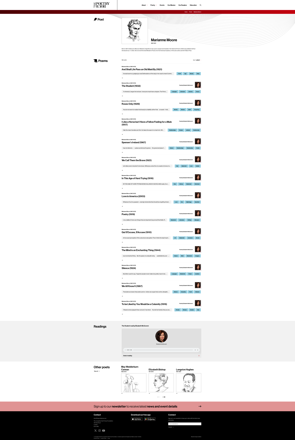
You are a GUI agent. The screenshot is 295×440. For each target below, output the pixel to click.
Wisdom (197, 292)
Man (198, 310)
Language (174, 91)
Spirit (189, 109)
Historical (197, 184)
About (144, 5)
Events (162, 5)
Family (197, 148)
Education (193, 5)
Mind (182, 256)
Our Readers (182, 5)
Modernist (184, 166)
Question (197, 202)
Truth (190, 292)
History (181, 184)
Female (181, 130)
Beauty (191, 73)
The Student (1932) (131, 85)
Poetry (152, 5)
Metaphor (197, 220)
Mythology (188, 202)
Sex (182, 202)
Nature (171, 148)
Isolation (197, 274)
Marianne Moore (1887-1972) (129, 66)
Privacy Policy (96, 438)
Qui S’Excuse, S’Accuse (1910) (137, 232)
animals (188, 130)
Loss (191, 166)
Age (185, 73)
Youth (179, 73)
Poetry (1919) (128, 214)
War (177, 166)
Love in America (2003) (133, 196)
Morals (197, 238)
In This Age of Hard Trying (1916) (137, 178)
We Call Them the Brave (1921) (137, 160)
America (190, 91)
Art (175, 238)
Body (198, 73)
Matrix (200, 436)
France (197, 91)
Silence (176, 292)
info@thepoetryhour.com (100, 418)
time (175, 184)
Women (183, 109)
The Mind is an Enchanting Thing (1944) (141, 250)
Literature (182, 91)
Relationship (196, 130)
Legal (109, 438)
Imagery (197, 256)
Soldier (197, 166)
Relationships (172, 130)
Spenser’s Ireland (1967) (134, 142)
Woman (185, 310)
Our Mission (171, 5)
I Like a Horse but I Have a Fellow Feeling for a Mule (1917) (147, 123)
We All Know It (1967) (132, 286)
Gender (192, 310)
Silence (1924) (129, 268)
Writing (189, 220)
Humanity (183, 292)
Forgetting (196, 109)
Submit (170, 427)
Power (190, 274)
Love (176, 202)
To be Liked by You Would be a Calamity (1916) (144, 304)
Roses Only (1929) (131, 103)
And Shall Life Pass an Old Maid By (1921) (142, 69)
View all (96, 371)
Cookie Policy (103, 438)
